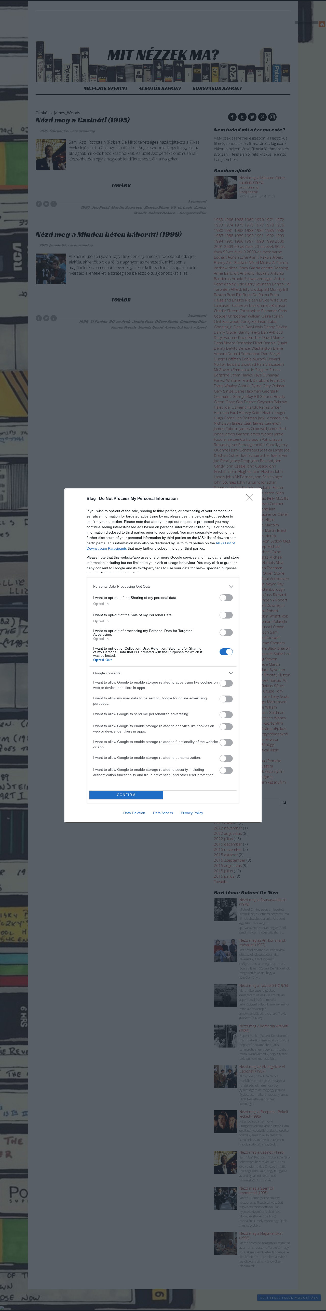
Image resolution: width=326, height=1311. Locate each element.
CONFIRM (126, 795)
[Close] (251, 499)
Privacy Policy (192, 813)
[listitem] (163, 586)
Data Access (163, 813)
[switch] (226, 597)
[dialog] (163, 655)
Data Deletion (134, 813)
